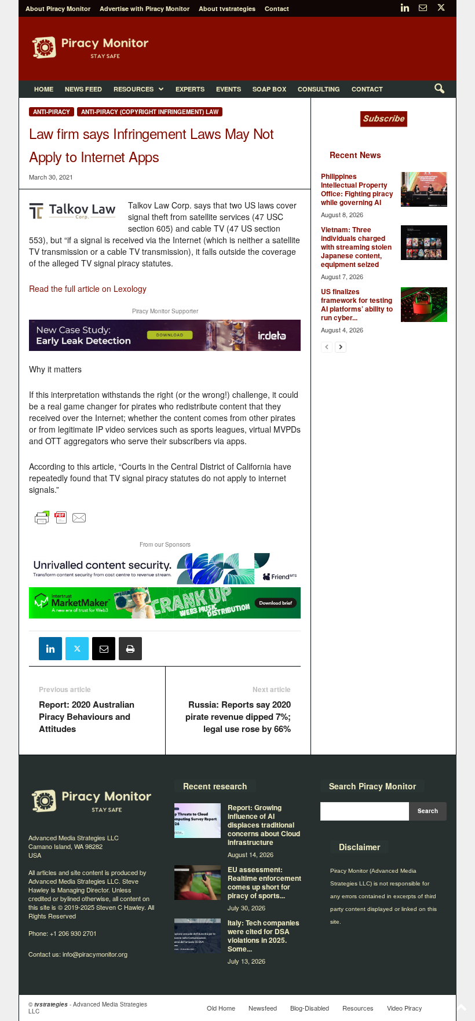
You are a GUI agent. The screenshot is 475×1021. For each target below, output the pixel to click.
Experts (190, 89)
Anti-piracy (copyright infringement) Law (149, 112)
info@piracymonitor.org (95, 953)
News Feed (83, 89)
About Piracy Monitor (57, 8)
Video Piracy (404, 1007)
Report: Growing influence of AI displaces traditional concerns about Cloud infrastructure (264, 824)
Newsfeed (263, 1007)
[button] (439, 89)
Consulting (319, 89)
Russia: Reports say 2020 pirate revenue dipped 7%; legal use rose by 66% (238, 716)
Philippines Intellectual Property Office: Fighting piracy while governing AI (357, 189)
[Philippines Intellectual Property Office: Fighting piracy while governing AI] (424, 189)
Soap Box (269, 89)
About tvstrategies (227, 8)
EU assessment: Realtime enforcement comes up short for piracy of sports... (264, 882)
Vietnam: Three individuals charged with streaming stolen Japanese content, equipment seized (356, 246)
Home (43, 89)
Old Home (221, 1007)
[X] (441, 8)
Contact (277, 8)
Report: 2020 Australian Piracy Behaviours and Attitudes (86, 716)
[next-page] (340, 347)
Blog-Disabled (309, 1007)
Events (228, 89)
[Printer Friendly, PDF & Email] (61, 523)
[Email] (103, 648)
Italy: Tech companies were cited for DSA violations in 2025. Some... (263, 935)
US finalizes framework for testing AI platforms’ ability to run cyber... (357, 304)
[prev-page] (326, 347)
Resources (134, 89)
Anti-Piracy (51, 112)
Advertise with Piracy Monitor (144, 8)
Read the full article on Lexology (88, 288)
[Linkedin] (405, 8)
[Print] (130, 648)
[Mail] (423, 8)
